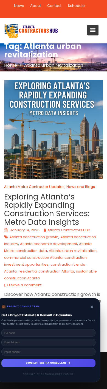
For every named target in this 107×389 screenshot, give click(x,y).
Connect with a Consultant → (48, 363)
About (35, 5)
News (19, 5)
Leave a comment (25, 285)
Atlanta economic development (48, 243)
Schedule (76, 5)
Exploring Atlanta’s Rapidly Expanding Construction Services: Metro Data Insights (46, 209)
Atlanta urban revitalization (73, 250)
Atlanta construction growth (33, 237)
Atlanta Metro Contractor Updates (34, 186)
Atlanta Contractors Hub (68, 230)
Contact (54, 5)
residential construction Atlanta (46, 271)
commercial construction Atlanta (33, 257)
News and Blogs (80, 186)
